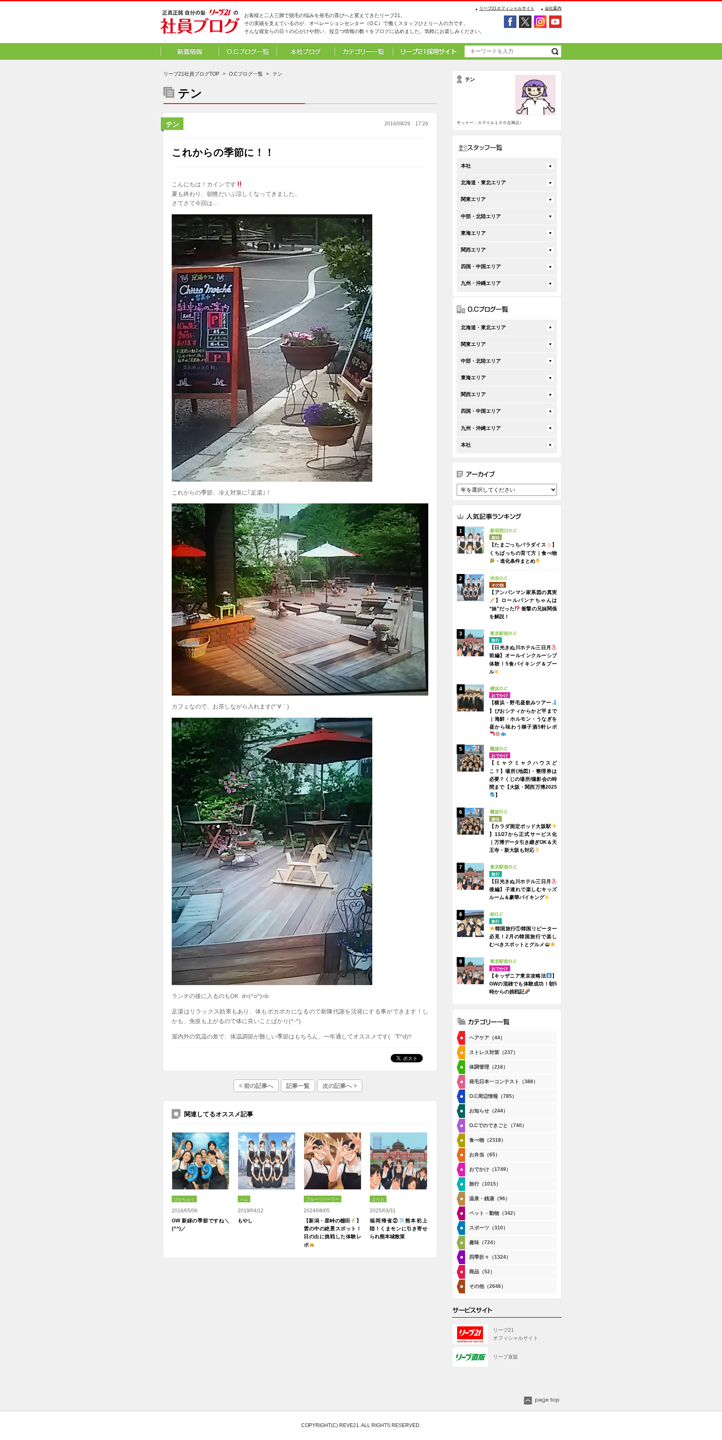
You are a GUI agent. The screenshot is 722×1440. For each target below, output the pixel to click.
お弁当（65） (484, 1155)
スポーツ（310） (488, 1228)
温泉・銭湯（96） (489, 1198)
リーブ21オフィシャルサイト (506, 8)
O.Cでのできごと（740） (498, 1125)
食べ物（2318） (487, 1140)
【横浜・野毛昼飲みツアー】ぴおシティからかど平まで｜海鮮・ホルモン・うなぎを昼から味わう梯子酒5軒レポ (523, 715)
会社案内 (553, 8)
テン (172, 124)
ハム (244, 1199)
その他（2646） (487, 1286)
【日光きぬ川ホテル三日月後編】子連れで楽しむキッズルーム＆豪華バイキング (523, 889)
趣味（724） (483, 1242)
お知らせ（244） (488, 1111)
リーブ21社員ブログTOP (191, 74)
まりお (378, 1199)
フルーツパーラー (322, 1199)
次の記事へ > (340, 1085)
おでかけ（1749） (490, 1169)
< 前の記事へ (256, 1085)
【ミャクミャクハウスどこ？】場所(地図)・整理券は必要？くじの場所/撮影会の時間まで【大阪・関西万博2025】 (523, 779)
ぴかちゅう (184, 1199)
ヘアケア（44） (487, 1038)
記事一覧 (298, 1085)
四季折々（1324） (490, 1257)
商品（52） (482, 1272)
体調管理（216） (488, 1067)
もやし (245, 1221)
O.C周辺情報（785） (493, 1096)
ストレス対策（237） (493, 1052)
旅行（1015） (485, 1184)
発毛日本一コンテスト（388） (503, 1081)
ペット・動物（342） (493, 1213)
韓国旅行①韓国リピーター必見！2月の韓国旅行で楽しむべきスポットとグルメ (523, 936)
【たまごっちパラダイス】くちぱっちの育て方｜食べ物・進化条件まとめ (523, 553)
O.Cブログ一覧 (246, 74)
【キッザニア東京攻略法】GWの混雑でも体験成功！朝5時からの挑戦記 (523, 984)
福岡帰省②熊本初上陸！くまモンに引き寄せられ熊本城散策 (398, 1228)
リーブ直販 (505, 1357)
